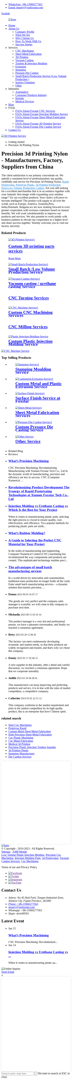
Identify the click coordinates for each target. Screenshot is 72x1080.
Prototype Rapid (17, 728)
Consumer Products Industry (31, 95)
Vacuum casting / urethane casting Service (32, 285)
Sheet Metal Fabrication (28, 53)
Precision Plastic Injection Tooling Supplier (32, 747)
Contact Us (14, 129)
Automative (21, 91)
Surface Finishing (25, 82)
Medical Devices (24, 101)
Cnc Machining (29, 861)
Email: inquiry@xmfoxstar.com (25, 7)
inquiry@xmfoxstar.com (21, 907)
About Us (13, 28)
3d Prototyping (50, 858)
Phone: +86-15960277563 (23, 903)
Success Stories (23, 44)
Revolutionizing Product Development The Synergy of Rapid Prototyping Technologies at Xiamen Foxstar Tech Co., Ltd (38, 493)
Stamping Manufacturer (21, 753)
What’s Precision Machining (28, 461)
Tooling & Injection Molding (31, 63)
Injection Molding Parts (28, 858)
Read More (14, 258)
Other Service (28, 441)
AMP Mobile (19, 851)
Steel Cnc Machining (20, 725)
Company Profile (24, 31)
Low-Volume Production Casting (26, 188)
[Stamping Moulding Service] (27, 364)
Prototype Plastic (25, 184)
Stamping (20, 69)
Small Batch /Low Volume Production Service (31, 270)
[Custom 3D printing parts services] (21, 239)
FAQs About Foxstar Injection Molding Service (41, 114)
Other (18, 85)
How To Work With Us (28, 41)
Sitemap (5, 851)
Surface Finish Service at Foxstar (37, 399)
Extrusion (20, 66)
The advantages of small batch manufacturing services (30, 569)
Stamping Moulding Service (33, 371)
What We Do (22, 34)
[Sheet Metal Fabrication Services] (28, 407)
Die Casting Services (19, 756)
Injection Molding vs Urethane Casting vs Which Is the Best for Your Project (38, 508)
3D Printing (21, 57)
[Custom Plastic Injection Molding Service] (28, 336)
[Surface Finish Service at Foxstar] (30, 393)
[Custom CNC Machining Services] (23, 307)
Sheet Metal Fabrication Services (37, 414)
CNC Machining (24, 50)
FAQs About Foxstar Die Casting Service (38, 126)
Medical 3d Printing (19, 744)
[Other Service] (24, 436)
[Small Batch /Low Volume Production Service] (28, 264)
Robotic (19, 98)
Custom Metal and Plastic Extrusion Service (38, 385)
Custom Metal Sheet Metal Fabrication (29, 731)
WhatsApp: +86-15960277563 (25, 4)
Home (11, 25)
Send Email (7, 971)
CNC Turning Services (28, 298)
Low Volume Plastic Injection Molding (22, 854)
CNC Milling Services (28, 326)
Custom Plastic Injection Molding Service (30, 343)
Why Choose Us (24, 38)
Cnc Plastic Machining (20, 737)
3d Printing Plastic (18, 750)
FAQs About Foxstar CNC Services (35, 110)
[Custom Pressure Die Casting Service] (33, 422)
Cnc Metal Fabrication (20, 740)
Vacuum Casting (24, 60)
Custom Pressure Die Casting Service (34, 428)
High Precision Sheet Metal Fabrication (30, 734)
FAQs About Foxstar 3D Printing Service (38, 123)
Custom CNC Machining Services (30, 314)
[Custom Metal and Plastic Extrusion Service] (34, 378)
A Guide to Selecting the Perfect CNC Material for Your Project (35, 542)
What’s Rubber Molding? (26, 533)
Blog (11, 104)
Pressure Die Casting (26, 72)
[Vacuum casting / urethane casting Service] (24, 278)
